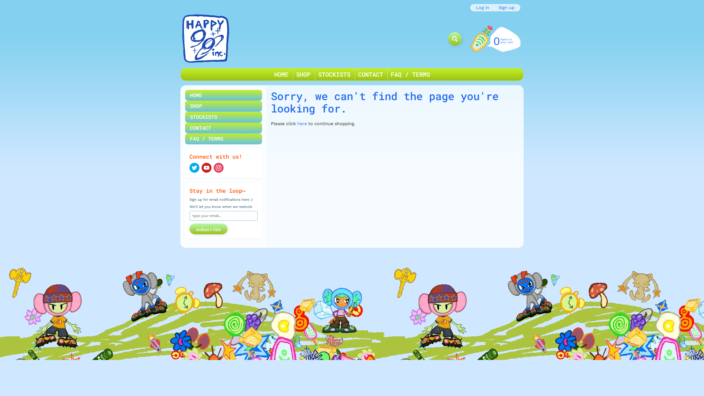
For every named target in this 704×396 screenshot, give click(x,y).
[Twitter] (194, 168)
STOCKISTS (334, 74)
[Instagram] (219, 168)
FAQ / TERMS (410, 74)
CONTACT (370, 74)
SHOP (303, 74)
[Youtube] (206, 168)
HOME (281, 74)
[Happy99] (205, 39)
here (302, 123)
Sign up (507, 8)
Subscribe (208, 229)
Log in (482, 8)
